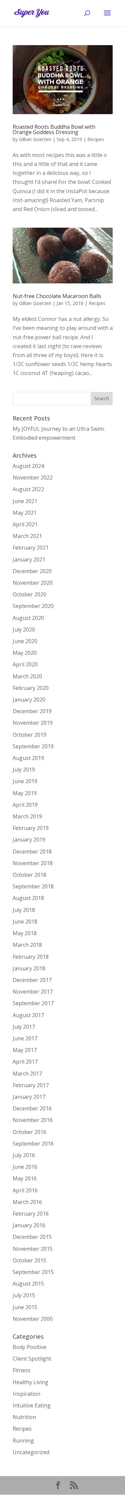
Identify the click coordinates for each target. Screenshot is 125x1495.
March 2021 (27, 536)
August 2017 (28, 1015)
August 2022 (28, 489)
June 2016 (25, 1166)
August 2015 (28, 1283)
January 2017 (29, 1096)
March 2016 (27, 1202)
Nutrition (24, 1417)
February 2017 (31, 1085)
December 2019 (32, 711)
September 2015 (33, 1272)
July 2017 (24, 1026)
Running (23, 1440)
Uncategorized (31, 1452)
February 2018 (31, 956)
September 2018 (33, 886)
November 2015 (33, 1248)
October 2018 (29, 874)
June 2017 (25, 1038)
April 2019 (25, 804)
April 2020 (25, 664)
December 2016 (32, 1108)
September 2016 (33, 1143)
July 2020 (24, 629)
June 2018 (25, 921)
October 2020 (29, 594)
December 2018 (32, 851)
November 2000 (33, 1318)
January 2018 (29, 968)
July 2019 (24, 769)
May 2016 (25, 1178)
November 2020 (33, 582)
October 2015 (29, 1260)
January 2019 (29, 839)
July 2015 (24, 1295)
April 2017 (25, 1061)
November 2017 (33, 991)
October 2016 (29, 1132)
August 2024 (28, 466)
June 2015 (25, 1307)
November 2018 (33, 863)
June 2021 (25, 501)
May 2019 (25, 793)
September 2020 (33, 606)
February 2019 (31, 828)
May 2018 (25, 933)
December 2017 (32, 980)
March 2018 (27, 944)
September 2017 (33, 1003)
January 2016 (29, 1225)
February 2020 (31, 688)
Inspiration (26, 1393)
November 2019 (33, 722)
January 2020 (29, 699)
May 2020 (25, 652)
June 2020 (25, 641)
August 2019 (28, 758)
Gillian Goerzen (35, 139)
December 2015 (32, 1236)
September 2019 (33, 746)
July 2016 (24, 1155)
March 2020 (27, 676)
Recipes (95, 139)
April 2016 (25, 1190)
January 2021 (29, 559)
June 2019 (25, 781)
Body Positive (29, 1347)
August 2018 (28, 898)
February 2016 (31, 1213)
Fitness (21, 1370)
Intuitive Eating (32, 1405)
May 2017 (25, 1050)
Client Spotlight (32, 1358)
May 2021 (25, 512)
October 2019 (29, 734)
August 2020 (28, 618)
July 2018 (24, 910)
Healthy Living (30, 1382)
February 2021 (31, 547)
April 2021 (25, 524)
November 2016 (33, 1120)
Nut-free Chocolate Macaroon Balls (57, 296)
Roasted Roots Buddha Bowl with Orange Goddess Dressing (54, 129)
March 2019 (27, 816)
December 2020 (32, 571)
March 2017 (27, 1073)
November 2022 (33, 477)
